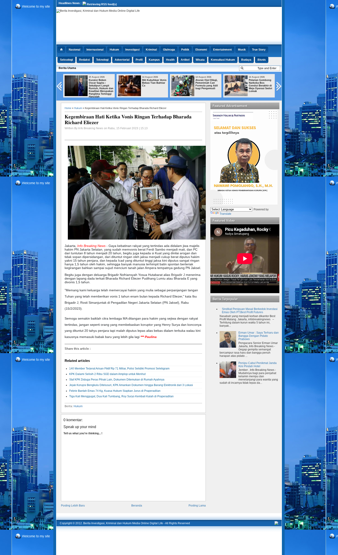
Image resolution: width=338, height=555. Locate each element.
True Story (259, 49)
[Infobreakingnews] (276, 524)
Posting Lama (197, 505)
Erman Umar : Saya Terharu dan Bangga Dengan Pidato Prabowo (258, 336)
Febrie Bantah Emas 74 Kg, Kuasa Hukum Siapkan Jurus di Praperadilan (114, 390)
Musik (242, 49)
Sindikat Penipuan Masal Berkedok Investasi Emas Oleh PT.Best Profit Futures (250, 310)
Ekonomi (201, 49)
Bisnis (262, 59)
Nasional (74, 49)
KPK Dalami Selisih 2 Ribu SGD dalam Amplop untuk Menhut (107, 374)
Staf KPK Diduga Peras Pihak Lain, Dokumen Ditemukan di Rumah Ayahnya (116, 379)
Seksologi (66, 59)
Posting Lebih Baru (73, 505)
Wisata (200, 59)
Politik (185, 49)
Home (68, 108)
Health (170, 59)
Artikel (185, 59)
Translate (225, 213)
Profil (139, 59)
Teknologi (102, 59)
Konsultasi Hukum (223, 59)
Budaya (246, 59)
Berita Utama (67, 68)
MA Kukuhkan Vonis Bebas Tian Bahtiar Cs (154, 83)
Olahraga (169, 49)
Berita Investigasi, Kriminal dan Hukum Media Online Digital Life (123, 523)
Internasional (94, 49)
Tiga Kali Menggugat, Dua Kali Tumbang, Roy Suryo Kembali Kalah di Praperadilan (121, 396)
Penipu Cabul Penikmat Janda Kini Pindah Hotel (257, 364)
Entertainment (222, 49)
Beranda (136, 505)
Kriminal (151, 49)
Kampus (154, 59)
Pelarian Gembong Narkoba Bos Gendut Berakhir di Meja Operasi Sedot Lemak (260, 85)
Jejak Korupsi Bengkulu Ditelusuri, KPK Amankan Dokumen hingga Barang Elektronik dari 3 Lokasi (131, 385)
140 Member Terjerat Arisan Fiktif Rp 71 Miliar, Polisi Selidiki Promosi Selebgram (119, 368)
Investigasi (132, 49)
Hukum (114, 49)
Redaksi (84, 59)
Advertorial (122, 59)
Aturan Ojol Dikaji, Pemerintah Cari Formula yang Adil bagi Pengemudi (206, 84)
